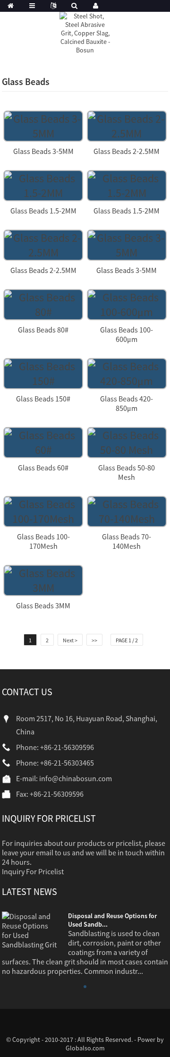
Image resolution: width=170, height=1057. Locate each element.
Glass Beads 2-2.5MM (127, 151)
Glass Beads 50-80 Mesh (126, 472)
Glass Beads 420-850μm (126, 403)
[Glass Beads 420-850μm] (127, 372)
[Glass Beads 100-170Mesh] (43, 510)
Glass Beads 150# (43, 398)
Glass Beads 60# (43, 467)
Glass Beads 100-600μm (126, 334)
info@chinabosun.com (75, 778)
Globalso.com (85, 1048)
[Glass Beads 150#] (43, 372)
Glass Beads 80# (43, 329)
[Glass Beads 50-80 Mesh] (127, 441)
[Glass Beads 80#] (43, 303)
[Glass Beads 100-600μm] (127, 303)
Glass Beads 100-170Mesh (43, 541)
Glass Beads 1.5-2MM (43, 210)
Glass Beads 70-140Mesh (126, 541)
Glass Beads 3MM (43, 605)
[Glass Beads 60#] (43, 441)
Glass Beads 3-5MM (43, 151)
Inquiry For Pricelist (33, 871)
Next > (70, 640)
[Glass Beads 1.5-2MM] (43, 184)
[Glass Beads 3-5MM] (43, 125)
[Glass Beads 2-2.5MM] (127, 125)
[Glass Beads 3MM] (43, 579)
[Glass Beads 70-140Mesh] (127, 510)
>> (94, 640)
